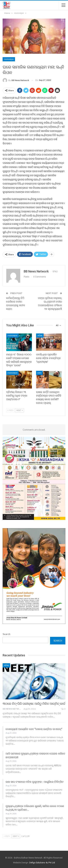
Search (6, 634)
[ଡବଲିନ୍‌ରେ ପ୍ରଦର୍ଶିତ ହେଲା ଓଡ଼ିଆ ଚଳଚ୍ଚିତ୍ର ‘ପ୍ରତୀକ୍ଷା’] (49, 342)
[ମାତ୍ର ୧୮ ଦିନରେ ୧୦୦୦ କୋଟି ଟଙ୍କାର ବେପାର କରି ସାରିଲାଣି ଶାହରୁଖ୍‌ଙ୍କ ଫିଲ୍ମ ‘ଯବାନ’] (19, 342)
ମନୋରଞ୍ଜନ (9, 59)
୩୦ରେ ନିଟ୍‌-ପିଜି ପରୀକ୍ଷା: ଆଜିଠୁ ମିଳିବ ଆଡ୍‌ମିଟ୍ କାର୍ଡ (34, 703)
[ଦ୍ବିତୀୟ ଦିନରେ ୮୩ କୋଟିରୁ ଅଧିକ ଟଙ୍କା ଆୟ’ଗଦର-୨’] (19, 380)
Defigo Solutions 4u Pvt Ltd (42, 862)
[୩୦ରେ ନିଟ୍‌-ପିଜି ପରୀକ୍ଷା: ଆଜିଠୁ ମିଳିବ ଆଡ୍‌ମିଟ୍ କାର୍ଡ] (34, 681)
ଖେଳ (39, 373)
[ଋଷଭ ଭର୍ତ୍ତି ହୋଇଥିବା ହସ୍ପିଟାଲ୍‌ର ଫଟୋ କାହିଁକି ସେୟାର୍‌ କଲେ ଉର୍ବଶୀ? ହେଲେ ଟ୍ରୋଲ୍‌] (49, 380)
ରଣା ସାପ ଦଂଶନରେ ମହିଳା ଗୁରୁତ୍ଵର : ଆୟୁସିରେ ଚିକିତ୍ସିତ (35, 781)
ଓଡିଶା (39, 335)
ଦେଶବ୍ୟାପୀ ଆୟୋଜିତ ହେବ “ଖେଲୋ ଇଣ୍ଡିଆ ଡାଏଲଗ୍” (34, 729)
